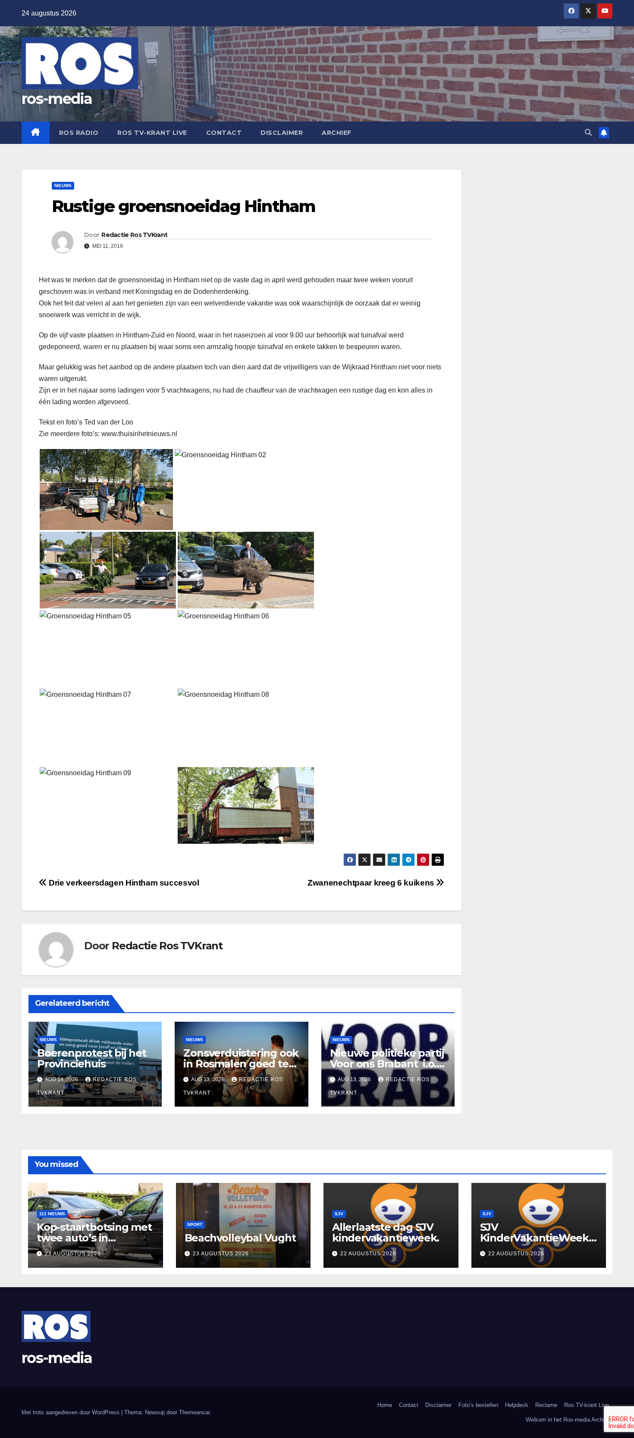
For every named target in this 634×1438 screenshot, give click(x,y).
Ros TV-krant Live (152, 133)
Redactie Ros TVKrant (134, 235)
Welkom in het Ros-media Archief (567, 1419)
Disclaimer (282, 133)
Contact (224, 133)
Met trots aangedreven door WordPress (71, 1412)
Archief (337, 133)
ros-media (57, 99)
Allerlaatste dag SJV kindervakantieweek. (385, 1232)
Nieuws (63, 185)
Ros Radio (79, 133)
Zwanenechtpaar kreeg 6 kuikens (372, 882)
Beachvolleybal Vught (240, 1238)
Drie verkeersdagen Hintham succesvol (123, 882)
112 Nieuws (52, 1213)
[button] (588, 132)
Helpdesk (516, 1405)
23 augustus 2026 (73, 1254)
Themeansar (194, 1412)
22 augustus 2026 (368, 1254)
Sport (194, 1224)
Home (384, 1405)
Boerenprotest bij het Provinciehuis (91, 1058)
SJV (339, 1213)
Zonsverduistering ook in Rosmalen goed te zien (240, 1064)
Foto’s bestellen (478, 1405)
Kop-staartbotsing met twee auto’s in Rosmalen (94, 1238)
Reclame (546, 1405)
